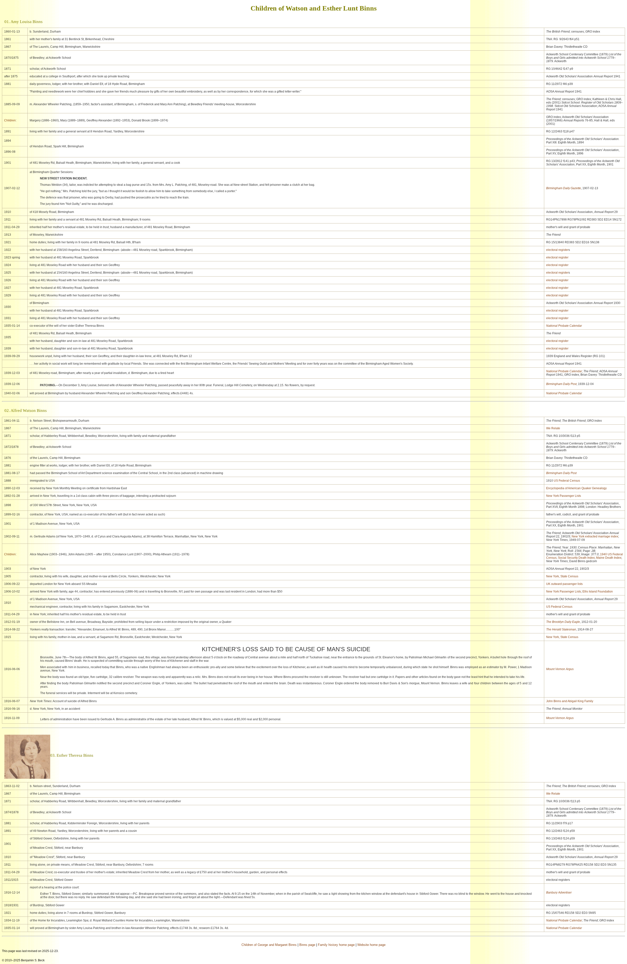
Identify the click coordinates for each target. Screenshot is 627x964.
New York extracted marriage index (595, 536)
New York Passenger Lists (563, 496)
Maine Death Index (608, 557)
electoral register (557, 250)
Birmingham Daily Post (561, 384)
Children (10, 120)
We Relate (553, 428)
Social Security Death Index (576, 557)
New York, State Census (562, 576)
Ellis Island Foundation (597, 591)
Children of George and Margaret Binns (269, 945)
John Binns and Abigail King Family (569, 701)
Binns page (307, 945)
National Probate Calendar (564, 325)
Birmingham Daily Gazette (563, 188)
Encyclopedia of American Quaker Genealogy (576, 488)
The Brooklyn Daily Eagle (563, 622)
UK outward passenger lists (564, 584)
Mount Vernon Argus (560, 669)
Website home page (371, 945)
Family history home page (336, 945)
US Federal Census (567, 480)
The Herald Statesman (561, 629)
